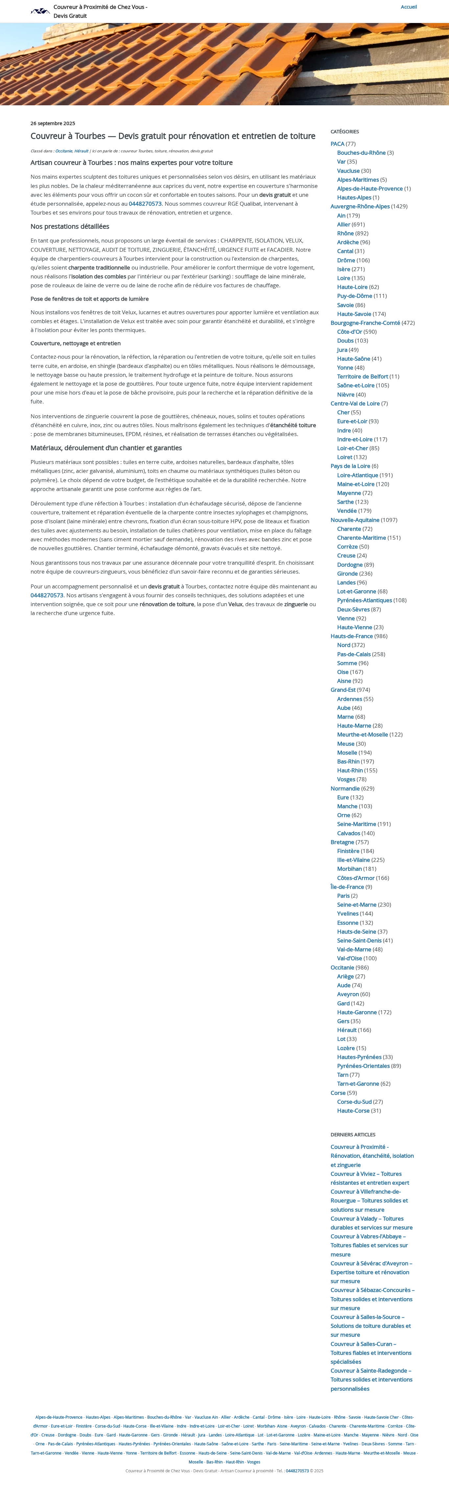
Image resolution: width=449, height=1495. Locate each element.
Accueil (409, 6)
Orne (343, 815)
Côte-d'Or (349, 331)
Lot (341, 1039)
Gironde (347, 573)
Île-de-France (347, 886)
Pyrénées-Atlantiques (364, 600)
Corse (338, 1092)
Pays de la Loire (350, 466)
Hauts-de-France (352, 636)
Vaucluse (348, 170)
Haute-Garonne (357, 1012)
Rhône (345, 233)
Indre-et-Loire (202, 1426)
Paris (343, 895)
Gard (343, 1003)
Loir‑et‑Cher (352, 448)
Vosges (346, 779)
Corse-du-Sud (354, 1101)
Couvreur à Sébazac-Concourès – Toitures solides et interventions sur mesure (373, 1298)
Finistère (348, 851)
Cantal (345, 251)
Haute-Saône (206, 1443)
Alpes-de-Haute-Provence (370, 188)
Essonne (348, 922)
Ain (341, 215)
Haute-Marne (354, 725)
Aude (344, 985)
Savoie (345, 305)
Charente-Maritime (361, 537)
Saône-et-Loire (356, 385)
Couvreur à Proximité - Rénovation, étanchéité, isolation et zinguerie (372, 1155)
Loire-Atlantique (357, 475)
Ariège (345, 976)
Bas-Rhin (348, 761)
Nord (343, 645)
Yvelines (348, 913)
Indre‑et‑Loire (355, 439)
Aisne (344, 680)
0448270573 (145, 203)
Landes (346, 582)
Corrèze (347, 546)
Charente (349, 528)
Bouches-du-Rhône (361, 152)
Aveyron (348, 994)
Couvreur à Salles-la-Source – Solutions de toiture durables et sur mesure (371, 1325)
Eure (343, 797)
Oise (343, 672)
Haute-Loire (352, 287)
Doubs (345, 340)
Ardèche (348, 242)
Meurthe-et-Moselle (362, 734)
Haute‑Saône (353, 358)
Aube (344, 707)
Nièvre (346, 394)
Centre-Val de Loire (355, 403)
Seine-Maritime (356, 824)
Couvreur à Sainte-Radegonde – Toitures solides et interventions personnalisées (372, 1379)
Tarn (342, 1074)
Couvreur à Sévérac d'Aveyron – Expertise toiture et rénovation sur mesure (372, 1272)
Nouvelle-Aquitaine (355, 520)
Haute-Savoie (354, 314)
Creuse (346, 555)
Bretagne (342, 842)
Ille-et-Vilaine (353, 859)
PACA (337, 143)
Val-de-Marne (354, 949)
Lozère (346, 1048)
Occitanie (63, 150)
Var (341, 161)
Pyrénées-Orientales (363, 1066)
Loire (343, 278)
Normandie (345, 788)
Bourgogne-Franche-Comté (365, 322)
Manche (347, 806)
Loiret (344, 457)
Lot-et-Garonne (356, 591)
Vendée (347, 510)
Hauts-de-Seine (356, 931)
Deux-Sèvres (353, 609)
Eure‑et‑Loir (352, 421)
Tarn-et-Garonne (358, 1083)
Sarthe (345, 501)
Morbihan (349, 868)
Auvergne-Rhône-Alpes (360, 206)
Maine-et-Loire (356, 484)
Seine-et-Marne (357, 904)
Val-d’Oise (349, 958)
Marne (345, 716)
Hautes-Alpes (354, 197)
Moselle (347, 752)
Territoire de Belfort (362, 376)
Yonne (345, 367)
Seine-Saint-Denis (359, 940)
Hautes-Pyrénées (359, 1057)
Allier (343, 224)
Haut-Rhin (350, 770)
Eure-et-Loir (62, 1426)
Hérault (81, 150)
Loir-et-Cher (229, 1426)
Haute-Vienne (354, 627)
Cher (343, 412)
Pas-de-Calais (354, 654)
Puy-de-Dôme (354, 295)
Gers (343, 1021)
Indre (344, 430)
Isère (343, 269)
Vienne (346, 618)
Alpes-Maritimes (358, 179)
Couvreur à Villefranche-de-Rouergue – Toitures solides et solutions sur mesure (369, 1200)
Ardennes (349, 699)
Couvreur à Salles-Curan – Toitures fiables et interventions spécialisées (371, 1352)
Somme (347, 663)
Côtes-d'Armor (356, 878)
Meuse (346, 743)
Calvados (348, 833)
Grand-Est (343, 689)
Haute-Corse (353, 1110)
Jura (342, 349)
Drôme (346, 260)
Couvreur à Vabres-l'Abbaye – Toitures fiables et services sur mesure (369, 1245)
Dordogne (350, 564)
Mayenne (349, 493)
